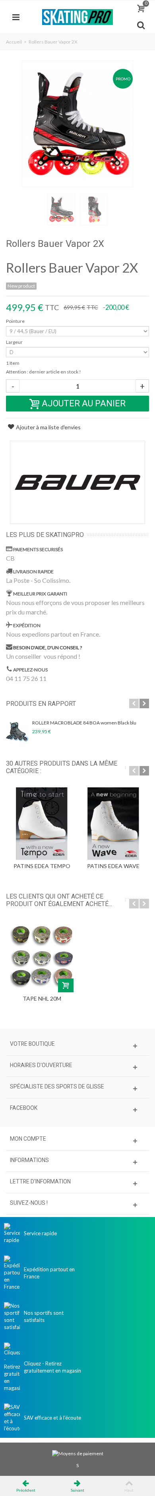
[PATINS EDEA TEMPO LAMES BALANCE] (42, 823)
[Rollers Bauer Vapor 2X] (77, 124)
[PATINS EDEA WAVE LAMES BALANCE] (113, 823)
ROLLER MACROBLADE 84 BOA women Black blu (84, 723)
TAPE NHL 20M (42, 998)
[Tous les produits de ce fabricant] (77, 482)
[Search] (140, 25)
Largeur (14, 342)
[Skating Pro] (77, 16)
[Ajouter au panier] (66, 985)
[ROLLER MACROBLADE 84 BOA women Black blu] (17, 732)
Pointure (15, 321)
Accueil (14, 42)
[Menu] (16, 17)
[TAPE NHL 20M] (42, 956)
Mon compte (28, 1139)
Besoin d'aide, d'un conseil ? (47, 647)
